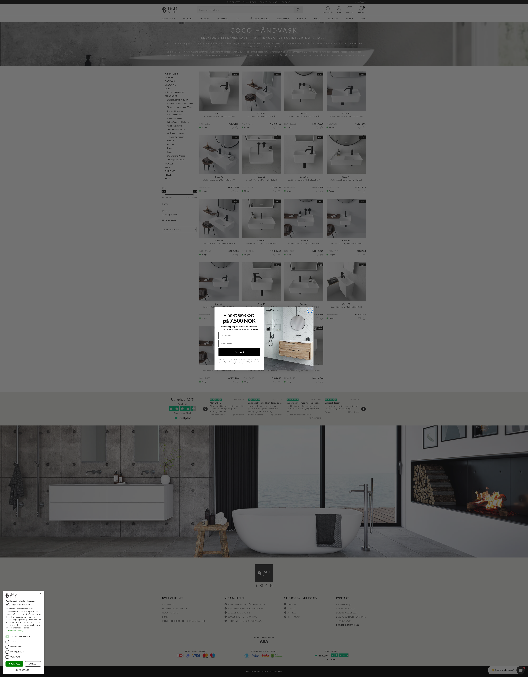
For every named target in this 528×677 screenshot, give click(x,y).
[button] (23, 669)
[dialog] (23, 632)
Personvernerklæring (14, 630)
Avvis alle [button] (33, 664)
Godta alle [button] (14, 664)
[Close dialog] (310, 310)
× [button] (40, 594)
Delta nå (239, 352)
